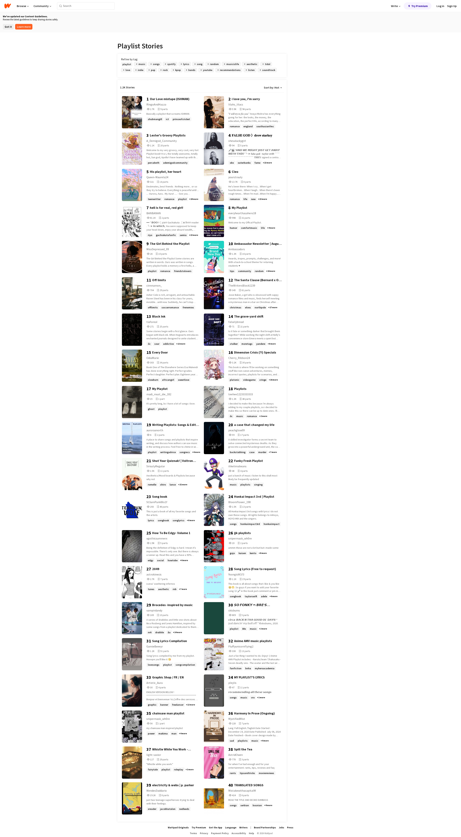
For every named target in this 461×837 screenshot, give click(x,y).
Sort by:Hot (271, 87)
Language (230, 827)
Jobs (281, 827)
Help (251, 833)
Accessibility (239, 833)
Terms (193, 833)
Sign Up (452, 6)
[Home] (7, 5)
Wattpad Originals (178, 827)
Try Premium (419, 6)
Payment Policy (220, 833)
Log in (440, 6)
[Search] (60, 6)
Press (290, 827)
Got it (8, 26)
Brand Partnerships (265, 827)
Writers (243, 827)
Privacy (204, 833)
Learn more (24, 26)
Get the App (215, 827)
